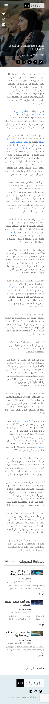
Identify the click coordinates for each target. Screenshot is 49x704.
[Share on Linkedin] (29, 62)
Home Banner (25, 579)
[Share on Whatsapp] (24, 62)
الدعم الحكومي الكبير (18, 142)
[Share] (18, 62)
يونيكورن (40, 447)
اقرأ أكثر (42, 594)
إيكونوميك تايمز (24, 421)
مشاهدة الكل (9, 561)
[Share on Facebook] (35, 62)
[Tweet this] (41, 62)
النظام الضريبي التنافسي (17, 148)
